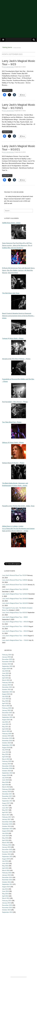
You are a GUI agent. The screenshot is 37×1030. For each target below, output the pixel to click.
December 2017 (7, 794)
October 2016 (6, 826)
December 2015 (7, 849)
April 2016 (5, 840)
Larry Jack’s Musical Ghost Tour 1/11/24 (14, 584)
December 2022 (7, 687)
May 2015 (5, 866)
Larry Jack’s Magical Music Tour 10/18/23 (15, 598)
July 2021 (5, 722)
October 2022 (6, 689)
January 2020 (6, 736)
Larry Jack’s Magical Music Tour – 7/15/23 (15, 640)
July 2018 (5, 777)
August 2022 (6, 694)
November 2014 (7, 879)
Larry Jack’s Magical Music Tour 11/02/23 (15, 594)
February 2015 (6, 872)
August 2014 (6, 886)
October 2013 (6, 910)
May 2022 (5, 701)
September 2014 (7, 884)
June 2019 (5, 752)
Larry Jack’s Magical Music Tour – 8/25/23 (15, 626)
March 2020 (6, 731)
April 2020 (5, 729)
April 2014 (5, 896)
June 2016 (5, 835)
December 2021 (7, 712)
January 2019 (6, 763)
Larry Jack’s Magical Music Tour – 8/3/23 (15, 635)
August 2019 (6, 747)
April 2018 (5, 784)
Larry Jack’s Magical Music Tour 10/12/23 (15, 603)
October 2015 (6, 854)
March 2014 (6, 898)
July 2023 (5, 671)
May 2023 (5, 675)
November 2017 (7, 796)
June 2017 (5, 808)
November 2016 (7, 824)
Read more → (7, 90)
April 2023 (5, 678)
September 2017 (7, 801)
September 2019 (7, 745)
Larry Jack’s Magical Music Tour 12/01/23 (15, 589)
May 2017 (5, 810)
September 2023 (7, 666)
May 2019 (5, 754)
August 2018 (6, 775)
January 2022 (6, 710)
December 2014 (7, 877)
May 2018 (5, 782)
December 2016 (7, 822)
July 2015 (5, 861)
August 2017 (6, 803)
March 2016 (6, 842)
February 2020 (6, 733)
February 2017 (6, 817)
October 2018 (6, 770)
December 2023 (7, 659)
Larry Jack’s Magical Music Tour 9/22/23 (14, 612)
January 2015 (6, 875)
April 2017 (5, 812)
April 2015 (5, 868)
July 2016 (5, 833)
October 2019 (6, 743)
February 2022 (6, 708)
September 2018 (7, 773)
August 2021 (6, 719)
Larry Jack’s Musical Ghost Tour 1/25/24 (14, 580)
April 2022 (5, 703)
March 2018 (6, 787)
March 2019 (6, 759)
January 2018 (6, 791)
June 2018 (5, 780)
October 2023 (6, 664)
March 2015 (6, 870)
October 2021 (6, 715)
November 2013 (7, 907)
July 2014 (5, 889)
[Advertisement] (18, 18)
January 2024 (6, 657)
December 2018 (7, 766)
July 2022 (5, 696)
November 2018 (7, 768)
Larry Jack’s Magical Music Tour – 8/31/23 (15, 621)
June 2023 (5, 673)
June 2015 (5, 863)
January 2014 (6, 903)
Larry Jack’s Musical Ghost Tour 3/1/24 (14, 575)
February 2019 (6, 761)
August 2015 (6, 859)
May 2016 (5, 838)
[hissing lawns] (18, 45)
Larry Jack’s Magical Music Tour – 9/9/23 (15, 617)
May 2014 (5, 893)
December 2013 (7, 905)
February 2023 (6, 682)
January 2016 (6, 847)
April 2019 (5, 757)
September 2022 (7, 692)
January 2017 (6, 819)
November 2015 (7, 852)
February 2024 (6, 654)
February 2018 (6, 789)
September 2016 (7, 828)
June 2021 (5, 724)
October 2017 (6, 798)
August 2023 (6, 668)
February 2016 (6, 845)
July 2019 (5, 750)
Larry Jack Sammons (8, 67)
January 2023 (6, 685)
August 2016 (6, 831)
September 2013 (7, 912)
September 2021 (7, 717)
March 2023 (6, 680)
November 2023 (7, 661)
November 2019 (7, 740)
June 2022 (5, 698)
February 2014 (6, 900)
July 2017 (5, 805)
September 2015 (7, 856)
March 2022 (6, 705)
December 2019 (7, 738)
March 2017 (6, 815)
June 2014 (5, 891)
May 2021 (5, 726)
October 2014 (6, 882)
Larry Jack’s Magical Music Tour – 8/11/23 (15, 631)
